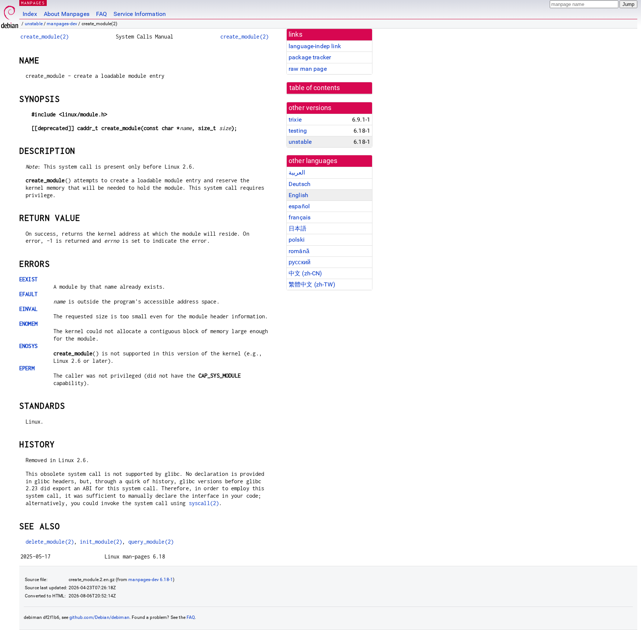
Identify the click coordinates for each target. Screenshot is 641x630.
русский (299, 262)
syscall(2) (204, 503)
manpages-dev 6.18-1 (150, 579)
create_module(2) (44, 36)
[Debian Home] (9, 15)
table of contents (314, 88)
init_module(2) (101, 541)
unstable (34, 23)
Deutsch (299, 184)
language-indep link (315, 46)
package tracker (310, 57)
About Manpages (66, 13)
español (299, 206)
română (299, 251)
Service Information (140, 13)
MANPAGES (33, 2)
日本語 (297, 228)
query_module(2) (151, 541)
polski (297, 239)
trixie (295, 119)
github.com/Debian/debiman (99, 617)
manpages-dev (62, 23)
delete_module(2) (50, 541)
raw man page (308, 68)
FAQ (101, 13)
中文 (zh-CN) (305, 273)
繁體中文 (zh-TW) (312, 284)
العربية (297, 172)
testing (298, 130)
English (298, 195)
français (299, 217)
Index (30, 13)
